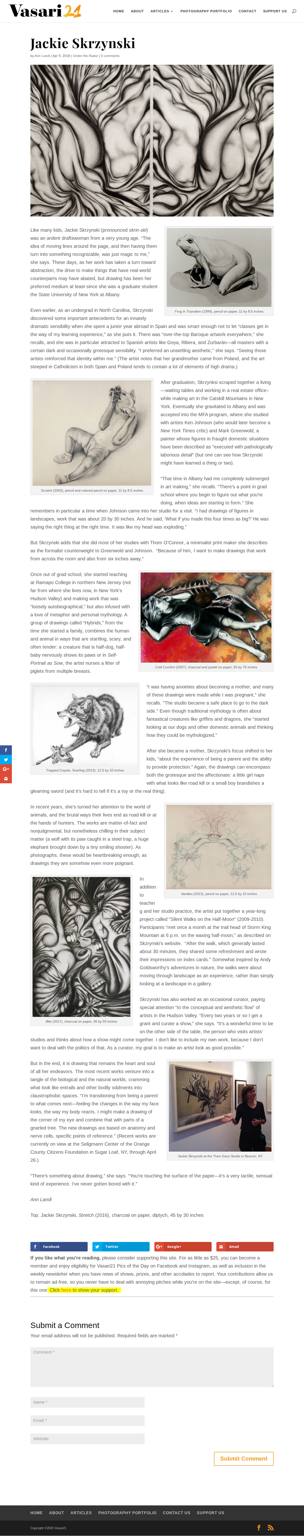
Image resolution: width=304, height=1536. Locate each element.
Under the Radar (85, 56)
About (137, 11)
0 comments (110, 56)
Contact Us (176, 1513)
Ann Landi (42, 56)
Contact (247, 11)
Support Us (275, 11)
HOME (118, 11)
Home (36, 1513)
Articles (160, 11)
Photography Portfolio (206, 11)
